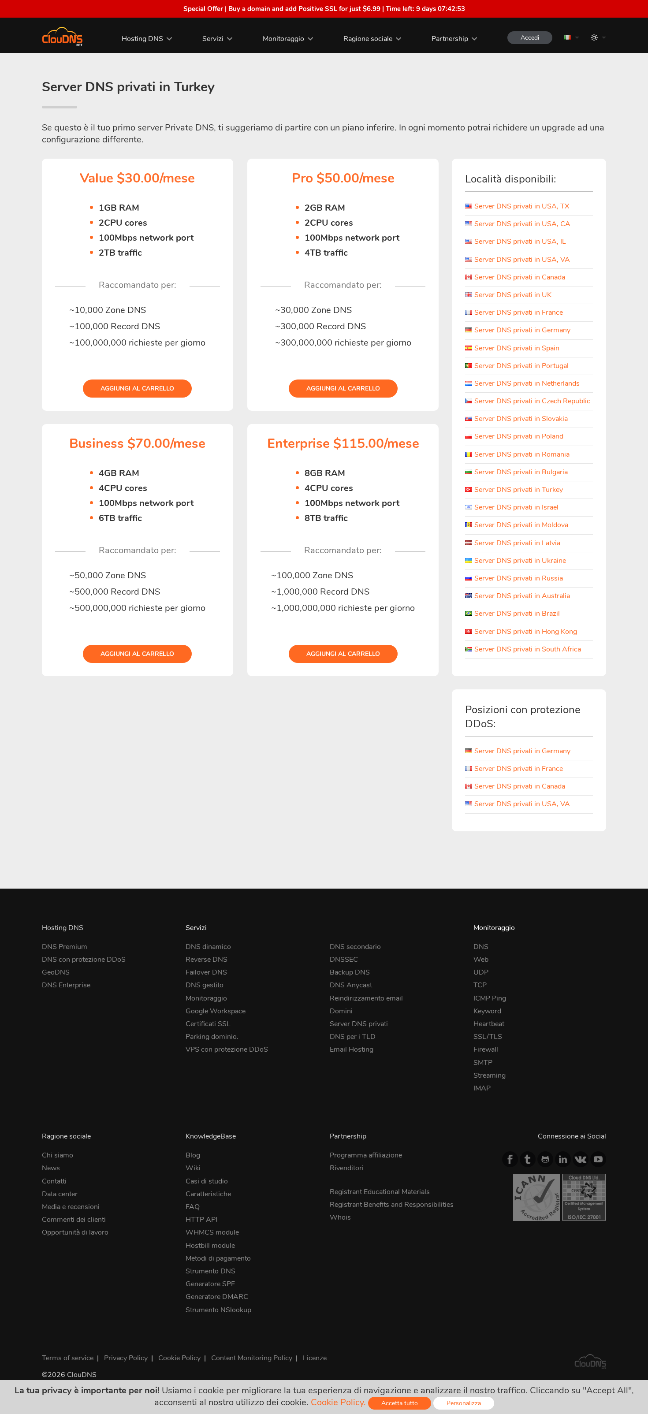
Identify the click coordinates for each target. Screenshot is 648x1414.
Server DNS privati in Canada (519, 277)
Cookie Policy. (338, 1402)
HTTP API (201, 1219)
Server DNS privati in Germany (522, 330)
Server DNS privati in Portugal (521, 366)
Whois (340, 1217)
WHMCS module (212, 1232)
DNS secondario (355, 947)
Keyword (487, 1011)
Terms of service (67, 1358)
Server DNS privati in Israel (516, 507)
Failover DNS (206, 972)
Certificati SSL (208, 1024)
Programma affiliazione (366, 1155)
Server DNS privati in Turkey (518, 490)
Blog (193, 1155)
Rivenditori (347, 1168)
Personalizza (464, 1403)
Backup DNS (350, 972)
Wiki (193, 1168)
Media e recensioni (71, 1207)
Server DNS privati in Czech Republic (532, 401)
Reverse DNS (206, 959)
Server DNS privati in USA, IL (520, 241)
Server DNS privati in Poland (518, 436)
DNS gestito (204, 985)
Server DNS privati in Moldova (521, 525)
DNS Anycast (351, 985)
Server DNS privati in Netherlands (527, 383)
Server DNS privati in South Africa (527, 649)
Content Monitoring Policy (251, 1358)
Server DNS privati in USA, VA (522, 259)
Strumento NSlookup (218, 1310)
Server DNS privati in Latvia (517, 543)
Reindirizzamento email (366, 998)
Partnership (450, 39)
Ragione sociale (367, 39)
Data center (60, 1194)
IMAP (482, 1088)
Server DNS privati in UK (512, 295)
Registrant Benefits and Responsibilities (392, 1204)
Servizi (212, 39)
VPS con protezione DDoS (227, 1049)
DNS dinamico (208, 947)
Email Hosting (351, 1049)
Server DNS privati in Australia (522, 596)
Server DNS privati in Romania (522, 454)
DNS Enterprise (66, 985)
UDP (480, 972)
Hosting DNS (142, 39)
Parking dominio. (212, 1037)
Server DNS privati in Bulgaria (521, 472)
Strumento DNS (210, 1271)
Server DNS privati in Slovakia (521, 419)
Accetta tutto (399, 1403)
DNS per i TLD (353, 1037)
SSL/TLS (487, 1037)
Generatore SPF (210, 1284)
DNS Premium (64, 947)
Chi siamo (57, 1155)
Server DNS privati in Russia (518, 578)
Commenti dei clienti (74, 1219)
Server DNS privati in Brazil (517, 613)
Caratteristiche (208, 1194)
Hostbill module (210, 1245)
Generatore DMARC (217, 1297)
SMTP (482, 1063)
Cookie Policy (179, 1358)
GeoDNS (56, 972)
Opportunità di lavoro (75, 1232)
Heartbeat (488, 1024)
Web (480, 959)
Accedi (530, 37)
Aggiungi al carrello (137, 388)
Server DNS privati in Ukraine (520, 561)
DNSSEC (344, 959)
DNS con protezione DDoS (84, 959)
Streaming (489, 1075)
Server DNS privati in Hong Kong (525, 631)
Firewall (485, 1049)
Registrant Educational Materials (380, 1192)
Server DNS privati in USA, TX (521, 206)
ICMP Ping (489, 998)
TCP (480, 985)
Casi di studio (207, 1181)
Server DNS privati (359, 1024)
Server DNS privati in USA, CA (522, 224)
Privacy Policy (126, 1358)
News (51, 1168)
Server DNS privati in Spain (516, 348)
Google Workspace (216, 1011)
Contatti (54, 1181)
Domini (341, 1011)
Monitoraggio (283, 39)
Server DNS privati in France (518, 312)
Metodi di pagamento (218, 1258)
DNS (480, 947)
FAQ (193, 1207)
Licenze (315, 1358)
